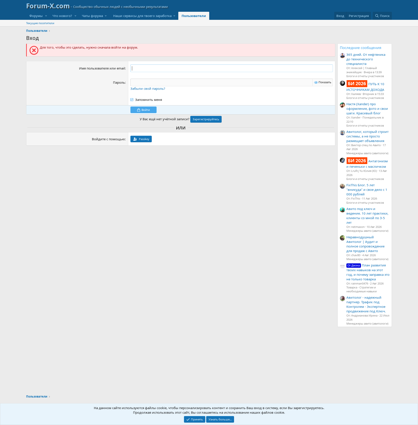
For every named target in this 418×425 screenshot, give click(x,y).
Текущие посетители (40, 23)
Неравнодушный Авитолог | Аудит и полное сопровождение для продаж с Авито (365, 244)
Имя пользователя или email (102, 68)
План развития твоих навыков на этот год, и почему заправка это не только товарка (367, 272)
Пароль (119, 82)
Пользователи (194, 16)
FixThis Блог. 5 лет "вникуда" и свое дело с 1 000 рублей (366, 189)
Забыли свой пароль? (147, 88)
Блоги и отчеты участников (365, 76)
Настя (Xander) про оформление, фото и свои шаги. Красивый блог (367, 108)
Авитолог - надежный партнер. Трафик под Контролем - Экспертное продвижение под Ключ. (366, 304)
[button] (46, 16)
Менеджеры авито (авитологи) (367, 153)
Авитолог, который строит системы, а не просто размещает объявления (367, 136)
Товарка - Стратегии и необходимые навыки (361, 289)
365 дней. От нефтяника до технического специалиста (365, 59)
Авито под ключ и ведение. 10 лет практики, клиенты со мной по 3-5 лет (367, 216)
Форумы (36, 16)
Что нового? (62, 16)
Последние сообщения (360, 47)
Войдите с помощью (108, 139)
